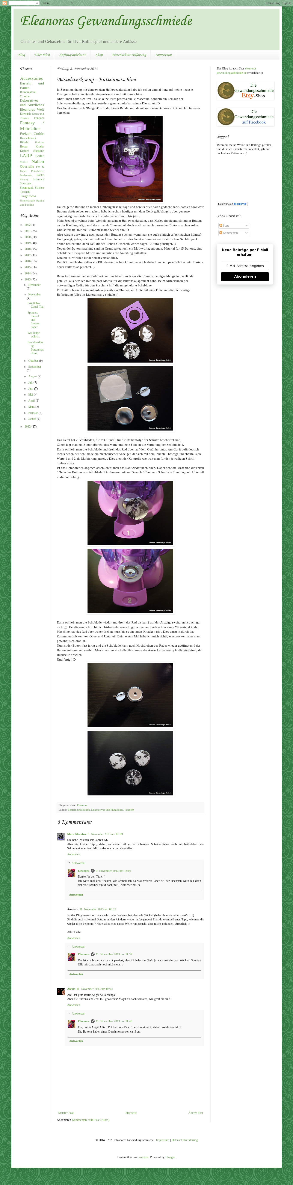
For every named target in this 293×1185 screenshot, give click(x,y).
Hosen (23, 146)
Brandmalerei (28, 92)
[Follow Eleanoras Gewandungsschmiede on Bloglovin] (232, 205)
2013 (28, 279)
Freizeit (26, 134)
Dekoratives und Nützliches (107, 809)
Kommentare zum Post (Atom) (90, 1120)
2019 (28, 243)
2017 (28, 255)
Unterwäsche (27, 200)
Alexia (71, 989)
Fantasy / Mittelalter (32, 125)
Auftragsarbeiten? (72, 55)
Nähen (38, 161)
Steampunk (26, 187)
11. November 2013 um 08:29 (98, 909)
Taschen (25, 191)
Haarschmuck (28, 138)
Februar (33, 412)
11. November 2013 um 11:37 (114, 954)
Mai (31, 394)
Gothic (39, 134)
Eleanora (83, 870)
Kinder (40, 146)
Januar (32, 418)
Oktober (33, 360)
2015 (28, 267)
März (31, 406)
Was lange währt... (33, 334)
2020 (28, 237)
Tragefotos (28, 196)
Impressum (163, 55)
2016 (28, 261)
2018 (28, 249)
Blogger (170, 1157)
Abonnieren (245, 276)
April (32, 400)
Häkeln (24, 142)
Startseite (131, 1112)
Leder (39, 156)
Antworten (73, 854)
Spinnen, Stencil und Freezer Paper (33, 320)
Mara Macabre (76, 834)
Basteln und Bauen (79, 809)
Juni (31, 388)
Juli (30, 382)
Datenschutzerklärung (129, 55)
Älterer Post (195, 1112)
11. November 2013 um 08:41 (95, 989)
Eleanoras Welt (32, 109)
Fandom (129, 809)
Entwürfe (25, 113)
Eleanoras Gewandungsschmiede (106, 21)
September (34, 366)
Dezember (34, 284)
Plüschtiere (37, 171)
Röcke (40, 175)
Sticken (39, 187)
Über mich (42, 55)
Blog (21, 55)
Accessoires (31, 78)
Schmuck (38, 179)
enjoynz (143, 1157)
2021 (28, 231)
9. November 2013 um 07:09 (105, 834)
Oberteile (27, 166)
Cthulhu (25, 96)
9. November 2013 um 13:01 (113, 870)
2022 (28, 224)
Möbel (24, 162)
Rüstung (24, 179)
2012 (28, 426)
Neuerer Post (66, 1112)
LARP (26, 155)
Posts (225, 225)
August (33, 376)
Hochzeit (39, 142)
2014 (28, 273)
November (34, 294)
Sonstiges (25, 183)
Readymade (26, 175)
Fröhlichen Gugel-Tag (35, 305)
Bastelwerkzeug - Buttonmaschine (35, 348)
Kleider (24, 150)
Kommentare (230, 233)
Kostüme (38, 150)
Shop (99, 55)
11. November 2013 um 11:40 (114, 1021)
